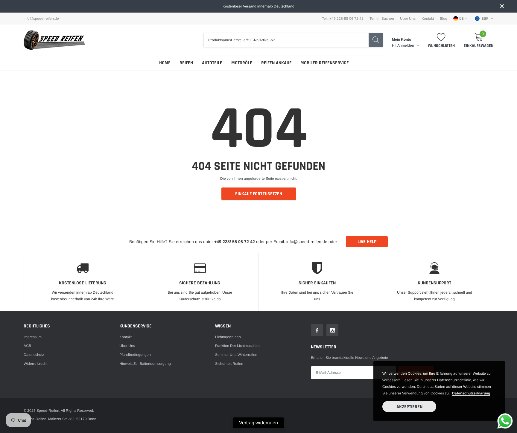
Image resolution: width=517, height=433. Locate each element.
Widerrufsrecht (35, 364)
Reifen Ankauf (276, 63)
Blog (443, 18)
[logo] (54, 40)
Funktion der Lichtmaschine (238, 346)
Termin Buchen (381, 18)
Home (165, 63)
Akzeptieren (409, 407)
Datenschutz (34, 355)
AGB (27, 346)
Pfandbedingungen (135, 355)
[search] (376, 40)
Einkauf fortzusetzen (258, 194)
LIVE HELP (367, 242)
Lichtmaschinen (228, 337)
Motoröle (241, 63)
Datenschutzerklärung (471, 393)
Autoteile (212, 63)
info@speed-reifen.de (41, 18)
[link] (317, 330)
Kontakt (428, 18)
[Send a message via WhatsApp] (505, 421)
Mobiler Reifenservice (324, 63)
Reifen (186, 63)
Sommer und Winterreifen (236, 355)
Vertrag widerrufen (258, 422)
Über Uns (408, 18)
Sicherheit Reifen (229, 364)
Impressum (33, 337)
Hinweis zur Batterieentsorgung (145, 364)
